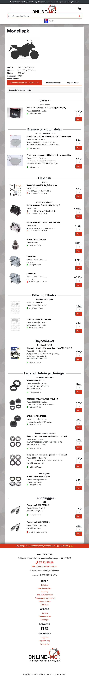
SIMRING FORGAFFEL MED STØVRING (43, 399)
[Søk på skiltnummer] (79, 21)
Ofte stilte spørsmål (44, 595)
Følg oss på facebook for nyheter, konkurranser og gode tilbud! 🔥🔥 (44, 546)
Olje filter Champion (35, 302)
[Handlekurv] (79, 9)
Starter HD (31, 256)
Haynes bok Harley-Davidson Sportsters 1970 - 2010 (49, 348)
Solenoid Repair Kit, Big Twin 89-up (42, 185)
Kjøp (79, 119)
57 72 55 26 (46, 562)
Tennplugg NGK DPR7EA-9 (38, 505)
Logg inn (44, 637)
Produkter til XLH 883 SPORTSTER (24, 83)
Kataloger (45, 620)
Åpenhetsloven (44, 616)
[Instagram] (46, 629)
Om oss (44, 613)
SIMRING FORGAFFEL (36, 380)
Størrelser (44, 604)
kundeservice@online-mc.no (45, 566)
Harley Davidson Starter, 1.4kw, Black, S (43, 205)
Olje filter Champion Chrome (39, 319)
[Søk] (79, 16)
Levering (44, 591)
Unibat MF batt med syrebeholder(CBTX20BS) (46, 108)
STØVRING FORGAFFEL (36, 416)
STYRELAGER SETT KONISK (38, 476)
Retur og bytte (44, 601)
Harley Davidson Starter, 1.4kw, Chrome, (44, 222)
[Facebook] (42, 629)
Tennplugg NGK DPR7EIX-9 (38, 522)
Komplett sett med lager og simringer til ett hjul (47, 436)
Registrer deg (44, 641)
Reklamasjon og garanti (44, 598)
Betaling (44, 585)
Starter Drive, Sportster (37, 239)
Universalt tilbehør (53, 83)
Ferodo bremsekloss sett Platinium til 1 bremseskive (49, 136)
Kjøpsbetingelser (44, 588)
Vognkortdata (73, 83)
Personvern (44, 644)
